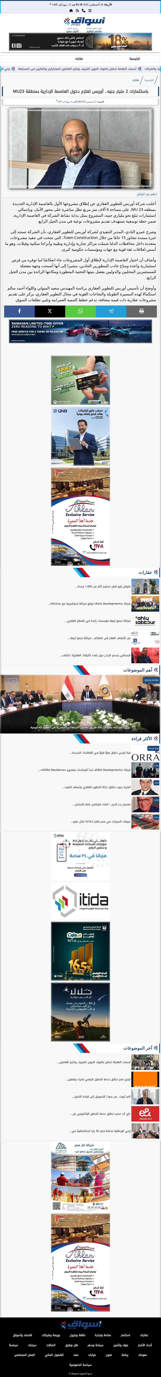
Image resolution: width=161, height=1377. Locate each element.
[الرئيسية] (71, 10)
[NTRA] (80, 857)
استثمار (125, 1335)
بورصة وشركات (51, 1335)
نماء (75, 1355)
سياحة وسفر (95, 1345)
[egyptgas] (80, 1177)
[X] (50, 311)
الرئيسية (135, 58)
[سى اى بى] (80, 49)
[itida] (80, 902)
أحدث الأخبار (145, 1345)
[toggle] (26, 58)
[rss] (77, 10)
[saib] (80, 1013)
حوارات (92, 1355)
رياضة (125, 1355)
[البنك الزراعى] (80, 952)
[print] (141, 311)
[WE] (80, 331)
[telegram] (111, 311)
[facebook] (19, 311)
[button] (4, 42)
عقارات (79, 58)
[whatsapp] (80, 311)
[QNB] (80, 437)
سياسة (13, 1345)
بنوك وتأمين (120, 1345)
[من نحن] (83, 10)
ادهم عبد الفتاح (147, 194)
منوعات (142, 1355)
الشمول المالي (54, 1355)
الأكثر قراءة (142, 738)
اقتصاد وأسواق (22, 1335)
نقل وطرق (71, 1345)
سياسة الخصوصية (80, 1365)
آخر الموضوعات (137, 1048)
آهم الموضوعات (137, 670)
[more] (90, 10)
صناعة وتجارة (103, 1335)
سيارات (32, 1345)
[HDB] (80, 381)
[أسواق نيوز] (84, 22)
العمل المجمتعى (24, 1355)
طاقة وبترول (77, 1335)
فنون (109, 1355)
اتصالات (50, 1345)
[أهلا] (80, 517)
